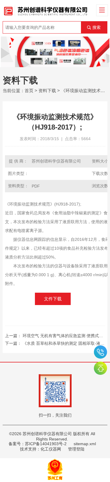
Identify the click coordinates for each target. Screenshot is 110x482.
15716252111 (100, 352)
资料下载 (47, 90)
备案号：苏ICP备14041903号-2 (38, 443)
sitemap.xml (85, 443)
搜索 (96, 27)
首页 (29, 90)
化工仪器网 (50, 449)
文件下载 (53, 298)
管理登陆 (76, 449)
